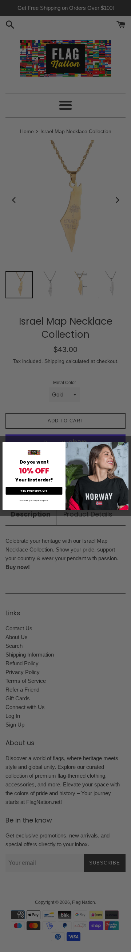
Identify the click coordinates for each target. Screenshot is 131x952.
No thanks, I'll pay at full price (34, 500)
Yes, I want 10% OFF (33, 491)
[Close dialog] (125, 444)
